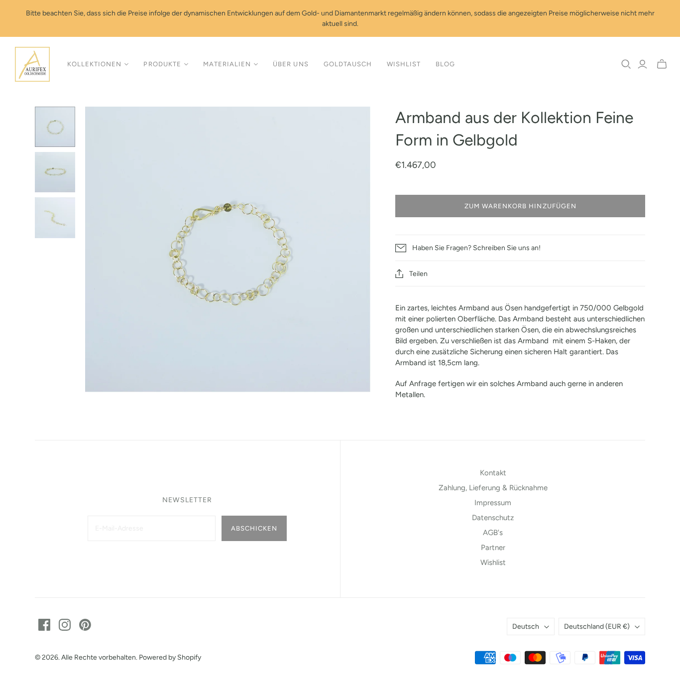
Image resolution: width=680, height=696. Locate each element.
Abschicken (254, 528)
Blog (445, 64)
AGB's (493, 532)
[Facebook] (44, 625)
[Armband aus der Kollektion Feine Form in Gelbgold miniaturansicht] (55, 127)
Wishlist (404, 64)
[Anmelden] (642, 64)
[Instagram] (65, 625)
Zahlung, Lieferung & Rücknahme (493, 487)
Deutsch (525, 626)
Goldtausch (348, 64)
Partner (493, 547)
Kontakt (493, 472)
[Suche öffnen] (626, 64)
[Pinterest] (85, 625)
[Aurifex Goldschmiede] (32, 64)
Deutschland (597, 626)
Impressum (492, 502)
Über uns (290, 64)
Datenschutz (493, 517)
